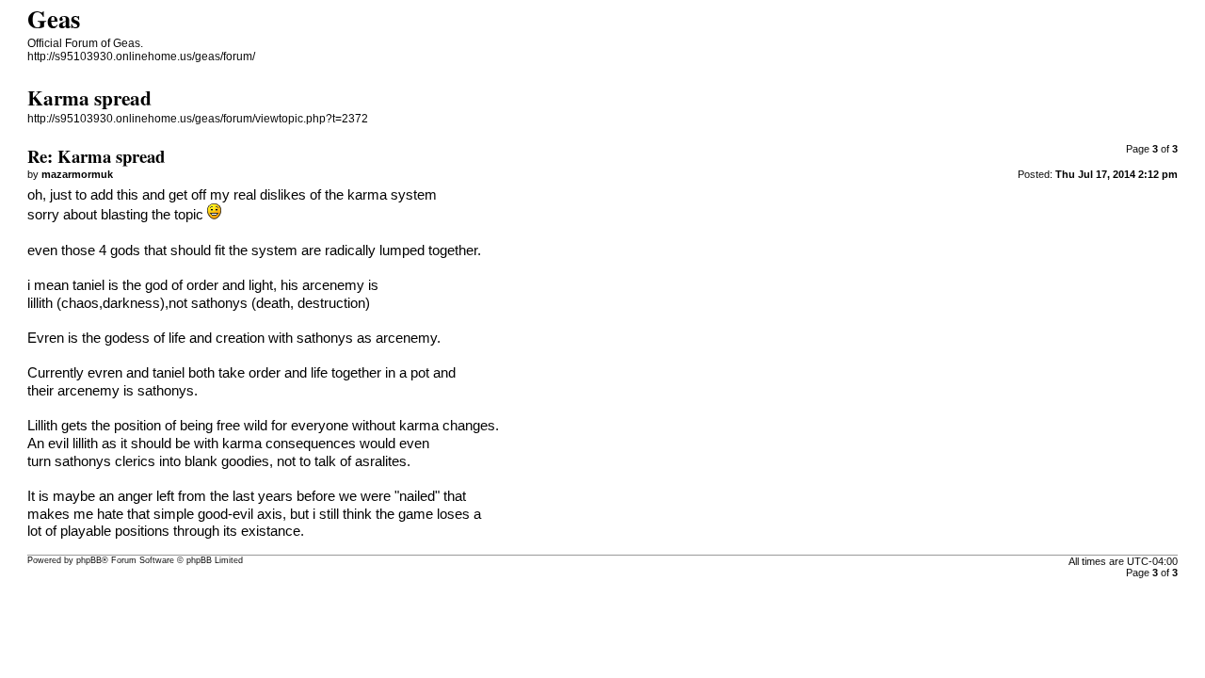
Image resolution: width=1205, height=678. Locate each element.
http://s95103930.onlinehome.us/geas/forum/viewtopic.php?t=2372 (197, 118)
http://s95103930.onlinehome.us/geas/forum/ (141, 56)
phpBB (89, 560)
